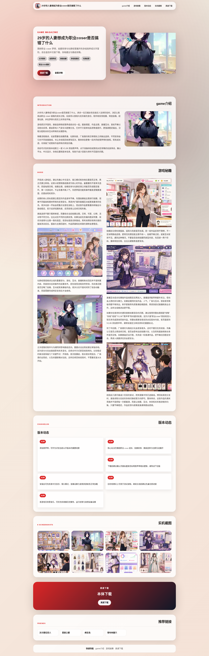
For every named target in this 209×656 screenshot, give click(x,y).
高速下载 (169, 6)
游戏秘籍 (137, 6)
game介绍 (126, 6)
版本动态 (147, 6)
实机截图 (158, 6)
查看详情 (59, 73)
